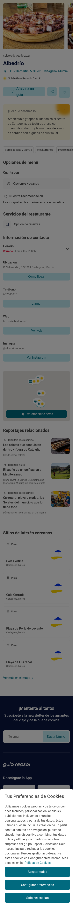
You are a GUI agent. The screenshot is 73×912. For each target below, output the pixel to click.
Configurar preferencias (37, 885)
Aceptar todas (37, 872)
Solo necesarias (37, 898)
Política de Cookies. (38, 863)
